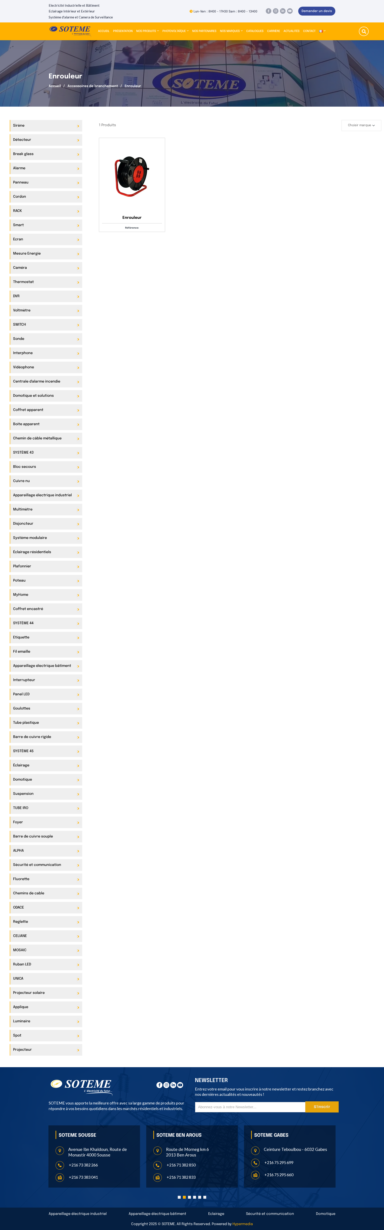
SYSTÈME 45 (23, 751)
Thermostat (23, 282)
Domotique (22, 779)
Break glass (23, 154)
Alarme (19, 168)
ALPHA (18, 851)
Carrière (273, 31)
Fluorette (21, 879)
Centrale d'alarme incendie (36, 381)
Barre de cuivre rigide (32, 737)
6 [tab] (204, 1197)
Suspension (23, 794)
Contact (309, 31)
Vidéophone (23, 367)
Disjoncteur (23, 524)
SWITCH (19, 325)
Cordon (19, 197)
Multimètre (22, 509)
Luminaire (21, 1021)
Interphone (23, 353)
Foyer (18, 822)
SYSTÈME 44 (23, 623)
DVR (16, 296)
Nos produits (146, 31)
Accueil (104, 31)
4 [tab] (194, 1197)
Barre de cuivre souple (33, 836)
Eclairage (216, 1214)
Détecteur (22, 140)
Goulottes (21, 708)
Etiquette (21, 637)
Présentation (123, 31)
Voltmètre (21, 310)
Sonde (18, 339)
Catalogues (255, 31)
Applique (20, 1007)
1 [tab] (179, 1197)
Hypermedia (242, 1224)
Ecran (18, 239)
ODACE (18, 907)
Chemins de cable (28, 893)
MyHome (20, 595)
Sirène (18, 126)
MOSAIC (19, 950)
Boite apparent (26, 424)
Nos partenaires (204, 31)
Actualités (292, 31)
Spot (17, 1035)
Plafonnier (22, 566)
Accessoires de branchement (93, 86)
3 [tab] (189, 1197)
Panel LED (21, 694)
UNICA (18, 979)
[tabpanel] (94, 1156)
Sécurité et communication (37, 865)
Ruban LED (22, 964)
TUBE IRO (20, 808)
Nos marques (230, 31)
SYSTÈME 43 (23, 453)
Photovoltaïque (174, 31)
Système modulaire (30, 538)
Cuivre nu (21, 481)
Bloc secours (24, 467)
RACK (17, 211)
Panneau (20, 182)
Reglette (20, 922)
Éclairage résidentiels (32, 552)
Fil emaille (21, 652)
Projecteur (22, 1050)
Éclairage (21, 765)
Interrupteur (24, 680)
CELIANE (20, 936)
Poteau (19, 580)
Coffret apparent (28, 410)
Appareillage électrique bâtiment (42, 666)
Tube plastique (26, 723)
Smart (18, 225)
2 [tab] (184, 1197)
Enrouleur (132, 218)
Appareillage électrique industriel (42, 495)
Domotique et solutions (33, 396)
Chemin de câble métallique (37, 438)
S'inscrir (322, 1106)
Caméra (20, 268)
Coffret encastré (28, 609)
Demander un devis (317, 11)
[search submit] (364, 32)
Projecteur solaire (29, 993)
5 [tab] (199, 1197)
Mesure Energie (27, 253)
